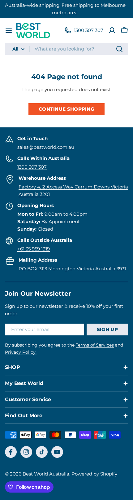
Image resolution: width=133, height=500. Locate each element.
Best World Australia (46, 474)
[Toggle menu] (8, 30)
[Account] (112, 30)
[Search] (119, 49)
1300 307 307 (32, 167)
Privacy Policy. (20, 352)
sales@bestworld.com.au (45, 147)
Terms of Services (95, 345)
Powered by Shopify (94, 474)
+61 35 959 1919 (33, 249)
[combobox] (66, 49)
